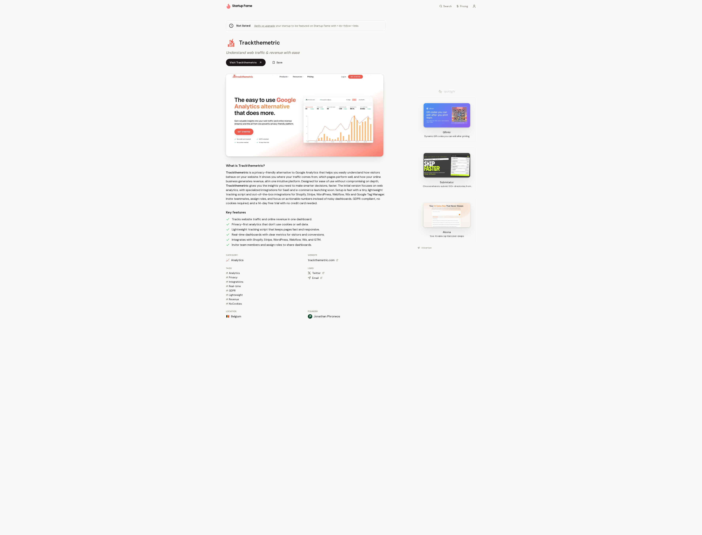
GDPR (231, 290)
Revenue (232, 299)
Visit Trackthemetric (243, 62)
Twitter (316, 273)
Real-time (233, 286)
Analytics (233, 273)
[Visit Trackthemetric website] (304, 115)
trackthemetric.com (321, 260)
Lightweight (234, 295)
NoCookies (234, 303)
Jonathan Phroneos (327, 316)
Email (315, 278)
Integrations (234, 281)
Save (279, 62)
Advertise (426, 247)
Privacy (231, 277)
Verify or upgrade (264, 25)
